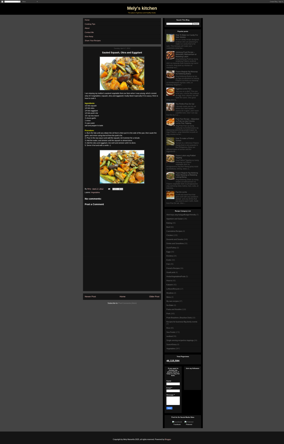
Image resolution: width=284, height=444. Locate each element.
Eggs (168, 252)
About (87, 28)
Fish (168, 264)
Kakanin (169, 285)
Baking (169, 223)
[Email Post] (109, 189)
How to (169, 281)
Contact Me (89, 32)
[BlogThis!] (115, 189)
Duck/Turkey (171, 248)
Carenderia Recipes (174, 231)
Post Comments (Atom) (127, 303)
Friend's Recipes (173, 268)
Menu (168, 297)
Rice (168, 328)
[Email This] (113, 189)
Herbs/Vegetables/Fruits (175, 276)
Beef (168, 227)
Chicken (169, 235)
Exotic (168, 260)
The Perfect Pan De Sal (185, 104)
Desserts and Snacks (174, 239)
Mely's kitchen (142, 8)
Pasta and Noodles (173, 309)
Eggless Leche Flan (183, 89)
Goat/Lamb (170, 272)
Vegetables (95, 192)
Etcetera (169, 256)
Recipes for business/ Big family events (181, 322)
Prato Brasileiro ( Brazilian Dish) (179, 318)
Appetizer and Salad (174, 219)
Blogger (168, 439)
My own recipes (172, 301)
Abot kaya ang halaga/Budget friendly (181, 215)
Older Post (154, 296)
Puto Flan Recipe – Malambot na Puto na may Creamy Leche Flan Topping (187, 121)
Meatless (170, 293)
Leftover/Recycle (173, 289)
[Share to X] (118, 189)
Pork (168, 314)
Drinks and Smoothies (175, 243)
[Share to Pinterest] (122, 189)
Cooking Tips (90, 24)
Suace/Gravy (171, 344)
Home (87, 20)
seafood (169, 336)
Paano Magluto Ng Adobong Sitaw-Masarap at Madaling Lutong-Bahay (187, 175)
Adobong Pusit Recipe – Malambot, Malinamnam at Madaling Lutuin (186, 54)
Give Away (89, 36)
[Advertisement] (122, 273)
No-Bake (169, 305)
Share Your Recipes (93, 41)
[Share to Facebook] (120, 189)
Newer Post (90, 296)
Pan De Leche (181, 192)
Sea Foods (170, 332)
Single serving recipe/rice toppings (180, 340)
